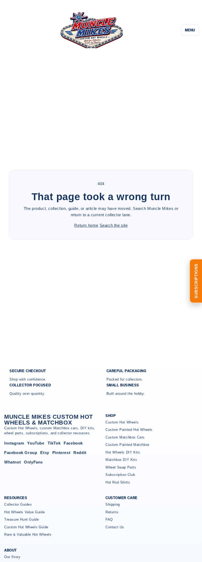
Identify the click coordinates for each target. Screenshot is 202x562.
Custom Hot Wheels (122, 422)
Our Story (12, 557)
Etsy (44, 452)
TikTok (54, 443)
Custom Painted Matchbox (127, 445)
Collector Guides (18, 504)
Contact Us (114, 527)
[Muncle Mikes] (91, 30)
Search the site (114, 225)
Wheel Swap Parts (120, 467)
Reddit (80, 452)
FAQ (109, 519)
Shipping (112, 504)
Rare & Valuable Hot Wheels (28, 534)
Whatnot (12, 462)
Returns (111, 512)
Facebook (73, 443)
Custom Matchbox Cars (125, 437)
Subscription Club (120, 475)
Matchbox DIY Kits (121, 460)
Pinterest (61, 452)
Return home (86, 225)
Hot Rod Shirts (117, 482)
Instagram (14, 443)
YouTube (35, 443)
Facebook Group (20, 452)
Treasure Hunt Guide (21, 519)
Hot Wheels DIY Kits (122, 452)
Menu (190, 30)
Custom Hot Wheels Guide (26, 527)
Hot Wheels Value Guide (24, 512)
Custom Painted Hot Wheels (129, 430)
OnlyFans (33, 462)
